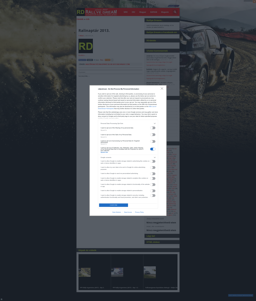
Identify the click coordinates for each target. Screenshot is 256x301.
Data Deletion (116, 212)
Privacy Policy (139, 212)
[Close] (162, 89)
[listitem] (128, 123)
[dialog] (128, 150)
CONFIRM (113, 205)
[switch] (152, 128)
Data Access (128, 212)
